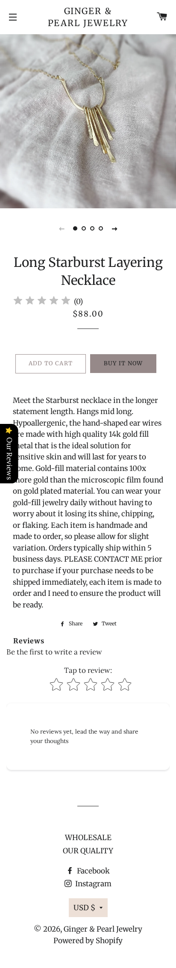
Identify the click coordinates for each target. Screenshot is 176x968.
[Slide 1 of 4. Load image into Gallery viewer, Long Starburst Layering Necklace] (75, 228)
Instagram (92, 883)
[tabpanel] (88, 120)
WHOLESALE (88, 837)
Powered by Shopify (88, 940)
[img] (42, 302)
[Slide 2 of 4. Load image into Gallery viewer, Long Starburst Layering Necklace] (83, 228)
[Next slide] (114, 228)
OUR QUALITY (88, 851)
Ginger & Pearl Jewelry (88, 17)
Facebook (92, 871)
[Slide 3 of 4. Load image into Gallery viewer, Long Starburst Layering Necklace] (92, 228)
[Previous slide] (61, 228)
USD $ (84, 907)
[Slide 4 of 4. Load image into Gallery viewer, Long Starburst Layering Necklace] (101, 228)
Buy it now (123, 363)
